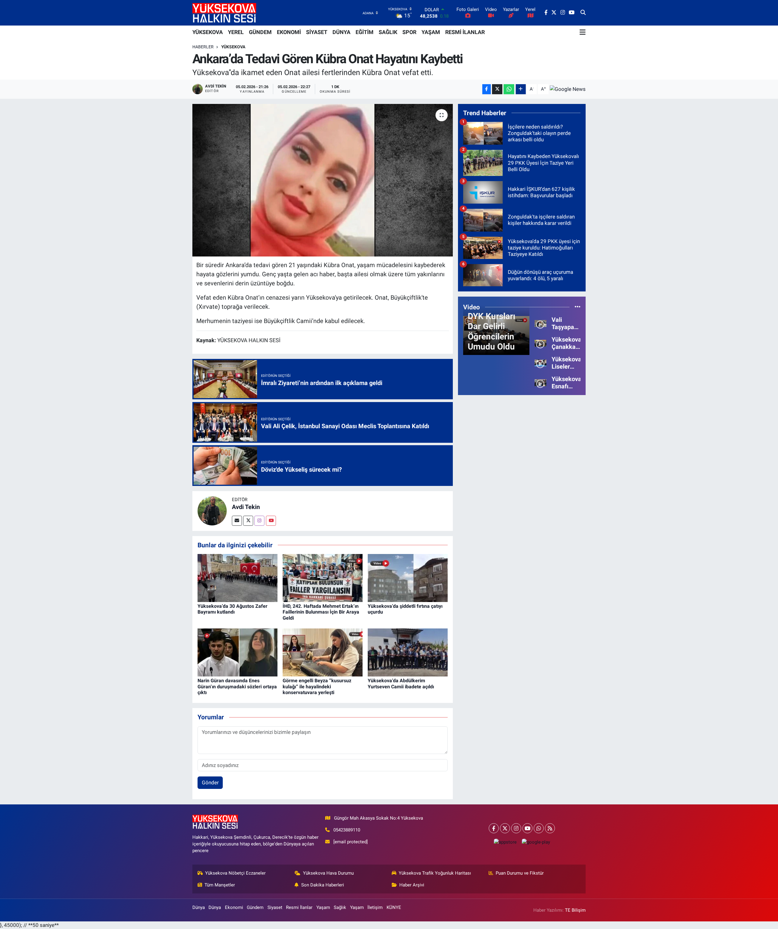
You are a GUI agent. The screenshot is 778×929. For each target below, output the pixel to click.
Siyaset (274, 907)
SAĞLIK (388, 32)
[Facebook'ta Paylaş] (486, 89)
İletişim (375, 907)
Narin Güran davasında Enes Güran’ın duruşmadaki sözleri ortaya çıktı (237, 686)
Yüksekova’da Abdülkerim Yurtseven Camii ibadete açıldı (401, 683)
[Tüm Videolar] (577, 307)
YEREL (236, 32)
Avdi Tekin (246, 507)
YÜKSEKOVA (207, 32)
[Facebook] (494, 828)
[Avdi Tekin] (212, 511)
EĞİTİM (365, 32)
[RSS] (550, 828)
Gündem (255, 907)
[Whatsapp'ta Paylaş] (509, 89)
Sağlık (340, 907)
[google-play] (535, 841)
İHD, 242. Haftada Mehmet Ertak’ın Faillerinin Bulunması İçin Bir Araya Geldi (321, 612)
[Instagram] (259, 521)
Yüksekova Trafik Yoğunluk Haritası (435, 873)
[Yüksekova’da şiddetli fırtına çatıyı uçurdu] (408, 577)
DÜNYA (341, 32)
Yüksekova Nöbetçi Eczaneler (235, 873)
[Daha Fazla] (521, 89)
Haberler (203, 46)
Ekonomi (234, 907)
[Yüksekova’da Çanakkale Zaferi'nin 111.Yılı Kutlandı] (540, 343)
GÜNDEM (260, 32)
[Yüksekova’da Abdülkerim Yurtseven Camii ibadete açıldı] (408, 652)
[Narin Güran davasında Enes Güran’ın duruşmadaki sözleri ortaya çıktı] (237, 652)
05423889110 (346, 830)
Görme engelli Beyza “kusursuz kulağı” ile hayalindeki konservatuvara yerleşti (317, 686)
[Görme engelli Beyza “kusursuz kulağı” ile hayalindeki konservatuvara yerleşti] (323, 652)
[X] (505, 828)
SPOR (409, 32)
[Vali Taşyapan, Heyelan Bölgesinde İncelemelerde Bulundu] (540, 323)
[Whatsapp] (539, 828)
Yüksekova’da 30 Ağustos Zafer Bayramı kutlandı (232, 609)
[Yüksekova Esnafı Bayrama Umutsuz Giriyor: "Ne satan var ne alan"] (540, 382)
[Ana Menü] (583, 32)
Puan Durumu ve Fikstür (520, 873)
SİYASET (316, 32)
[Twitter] (248, 521)
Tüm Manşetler (220, 885)
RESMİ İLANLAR (465, 32)
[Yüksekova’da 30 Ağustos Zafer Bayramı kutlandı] (237, 577)
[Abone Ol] (568, 89)
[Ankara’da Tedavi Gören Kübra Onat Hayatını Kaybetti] (322, 180)
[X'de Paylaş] (497, 89)
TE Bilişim (575, 910)
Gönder (210, 782)
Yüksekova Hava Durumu (328, 873)
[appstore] (505, 841)
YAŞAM (431, 32)
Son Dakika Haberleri (322, 885)
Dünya (198, 907)
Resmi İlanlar (299, 907)
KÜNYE (394, 907)
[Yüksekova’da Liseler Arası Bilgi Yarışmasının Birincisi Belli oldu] (540, 363)
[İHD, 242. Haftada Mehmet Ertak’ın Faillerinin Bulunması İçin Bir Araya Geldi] (323, 577)
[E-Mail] (237, 521)
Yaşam (323, 907)
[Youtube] (271, 521)
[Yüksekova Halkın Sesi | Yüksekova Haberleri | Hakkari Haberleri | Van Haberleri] (224, 12)
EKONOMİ (289, 32)
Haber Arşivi (411, 885)
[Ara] (583, 13)
